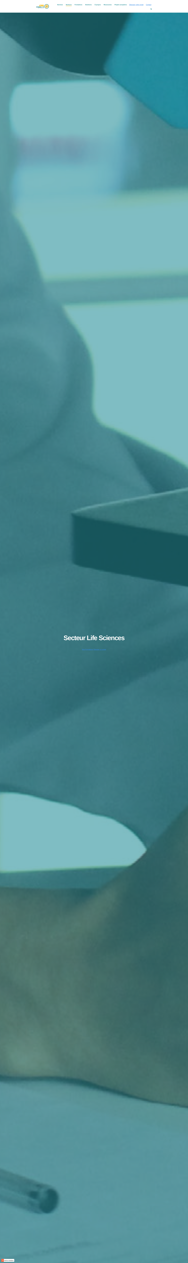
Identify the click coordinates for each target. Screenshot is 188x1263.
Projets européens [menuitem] (121, 4)
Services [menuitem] (60, 4)
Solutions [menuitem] (88, 4)
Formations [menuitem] (78, 4)
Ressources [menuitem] (108, 4)
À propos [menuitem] (98, 4)
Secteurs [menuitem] (69, 4)
